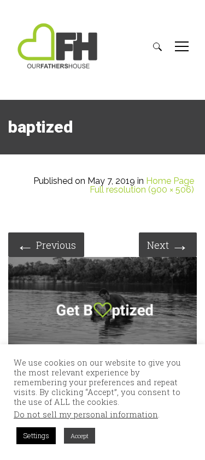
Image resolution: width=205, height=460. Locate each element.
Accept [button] (80, 436)
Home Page (170, 181)
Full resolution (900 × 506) (142, 190)
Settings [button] (36, 435)
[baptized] (102, 311)
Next (168, 244)
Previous (46, 244)
